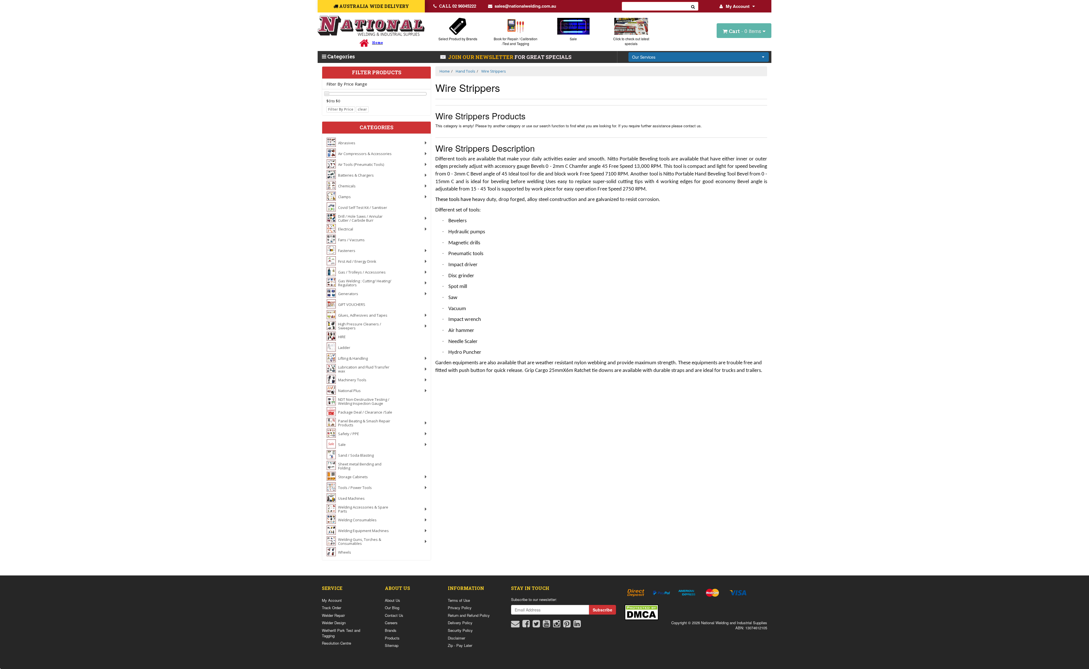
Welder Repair (333, 615)
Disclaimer (456, 638)
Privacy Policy (460, 607)
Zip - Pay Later (460, 645)
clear (362, 109)
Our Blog (392, 607)
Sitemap (391, 645)
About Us (392, 600)
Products (392, 638)
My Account (738, 6)
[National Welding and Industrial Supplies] (371, 26)
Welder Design (334, 622)
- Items (746, 31)
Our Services (643, 57)
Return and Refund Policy (469, 615)
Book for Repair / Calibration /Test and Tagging (515, 41)
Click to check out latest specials (631, 41)
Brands (390, 630)
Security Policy (460, 630)
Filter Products (376, 72)
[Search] (693, 6)
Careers (391, 622)
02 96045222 (457, 6)
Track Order (331, 607)
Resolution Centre (336, 643)
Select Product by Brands (457, 38)
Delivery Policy (460, 622)
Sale (573, 38)
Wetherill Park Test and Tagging (341, 633)
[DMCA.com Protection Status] (641, 611)
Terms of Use (459, 600)
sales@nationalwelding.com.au (525, 6)
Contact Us (394, 615)
